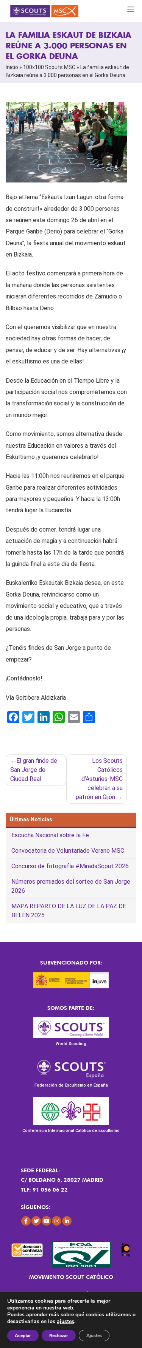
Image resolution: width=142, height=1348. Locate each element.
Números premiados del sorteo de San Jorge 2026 (70, 886)
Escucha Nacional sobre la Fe (50, 835)
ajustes (65, 1321)
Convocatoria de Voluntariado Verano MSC (67, 850)
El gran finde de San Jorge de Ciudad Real (33, 769)
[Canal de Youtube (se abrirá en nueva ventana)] (46, 1221)
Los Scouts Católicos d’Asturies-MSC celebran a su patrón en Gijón (99, 779)
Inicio (12, 67)
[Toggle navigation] (131, 9)
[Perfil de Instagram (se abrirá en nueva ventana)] (56, 1221)
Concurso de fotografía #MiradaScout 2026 (70, 866)
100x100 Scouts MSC (49, 67)
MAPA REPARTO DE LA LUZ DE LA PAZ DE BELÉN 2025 (68, 911)
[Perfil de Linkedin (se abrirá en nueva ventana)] (67, 1221)
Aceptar (23, 1336)
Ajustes (94, 1336)
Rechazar (58, 1336)
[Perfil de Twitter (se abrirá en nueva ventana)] (36, 1221)
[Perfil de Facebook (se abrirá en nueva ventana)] (26, 1221)
